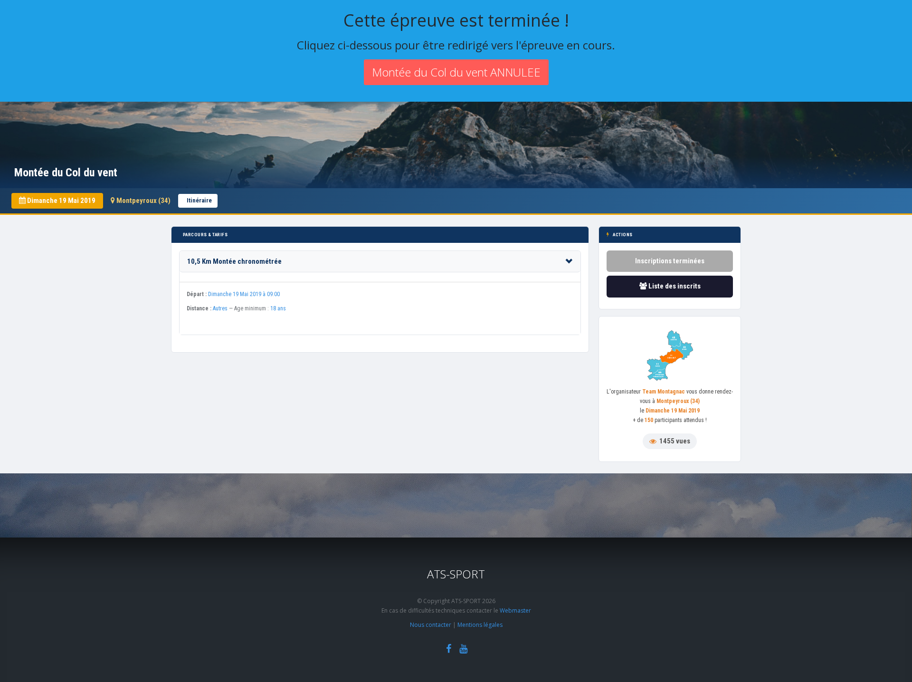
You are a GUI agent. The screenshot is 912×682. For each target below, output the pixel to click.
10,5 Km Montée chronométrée (234, 261)
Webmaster (515, 610)
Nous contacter (430, 625)
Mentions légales (480, 625)
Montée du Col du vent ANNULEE (456, 72)
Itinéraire (199, 200)
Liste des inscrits (674, 286)
